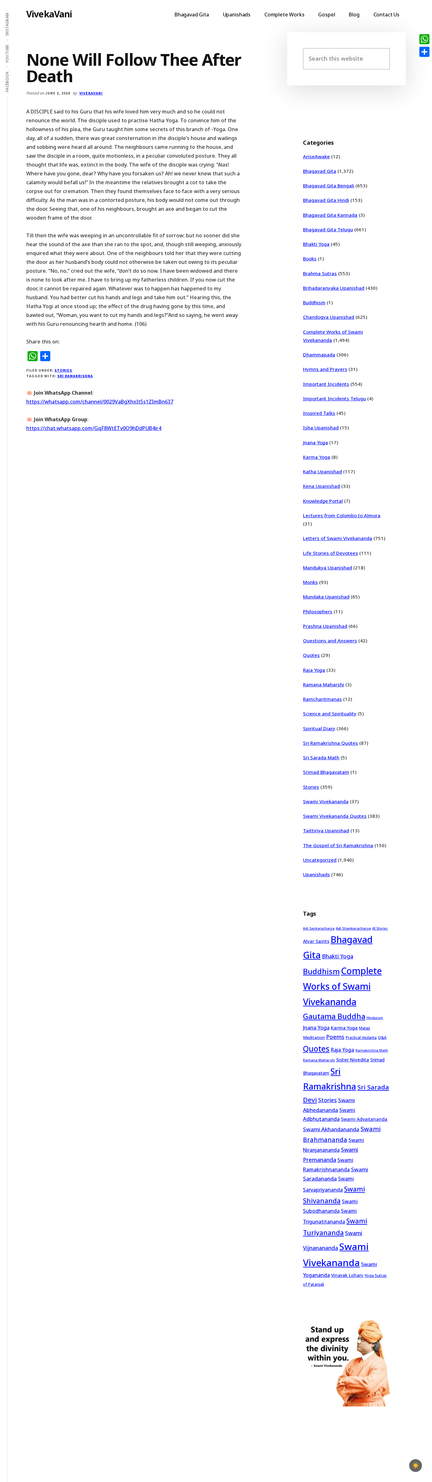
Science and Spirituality (329, 713)
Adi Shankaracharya (353, 928)
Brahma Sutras (320, 273)
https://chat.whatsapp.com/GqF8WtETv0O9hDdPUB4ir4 (93, 428)
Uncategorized (319, 860)
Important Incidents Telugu (334, 398)
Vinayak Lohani (347, 1275)
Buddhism (314, 302)
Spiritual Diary (319, 728)
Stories (63, 370)
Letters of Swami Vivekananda (337, 538)
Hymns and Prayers (325, 369)
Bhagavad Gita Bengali (328, 185)
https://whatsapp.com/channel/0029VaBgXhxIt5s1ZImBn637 (99, 401)
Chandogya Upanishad (328, 317)
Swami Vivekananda (326, 801)
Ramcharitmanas (322, 699)
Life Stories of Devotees (330, 553)
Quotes (311, 655)
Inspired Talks (319, 413)
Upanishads (316, 874)
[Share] (424, 52)
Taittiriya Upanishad (326, 830)
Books (310, 258)
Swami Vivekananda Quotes (335, 816)
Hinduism (375, 1017)
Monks (310, 582)
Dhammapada (319, 354)
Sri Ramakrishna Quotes (330, 743)
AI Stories (380, 928)
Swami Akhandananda (331, 1129)
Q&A (382, 1037)
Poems (335, 1037)
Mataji (364, 1028)
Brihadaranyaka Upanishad (333, 288)
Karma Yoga (316, 457)
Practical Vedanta (361, 1037)
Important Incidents (326, 384)
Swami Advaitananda (364, 1119)
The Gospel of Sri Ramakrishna (338, 845)
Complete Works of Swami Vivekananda (342, 986)
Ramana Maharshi (323, 684)
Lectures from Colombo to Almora (341, 515)
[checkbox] (415, 1465)
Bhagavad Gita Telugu (328, 229)
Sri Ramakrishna (75, 376)
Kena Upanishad (321, 486)
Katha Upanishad (322, 471)
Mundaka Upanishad (326, 596)
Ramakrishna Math (371, 1050)
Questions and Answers (330, 640)
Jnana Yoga (315, 442)
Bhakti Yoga (316, 244)
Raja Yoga (314, 670)
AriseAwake (316, 156)
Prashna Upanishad (325, 626)
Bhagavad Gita (319, 171)
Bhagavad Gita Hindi (326, 200)
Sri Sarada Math (321, 757)
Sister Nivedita (352, 1059)
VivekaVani (49, 14)
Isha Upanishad (321, 427)
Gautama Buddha (334, 1016)
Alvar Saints (316, 941)
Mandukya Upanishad (327, 567)
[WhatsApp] (424, 39)
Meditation (314, 1037)
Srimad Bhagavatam (326, 772)
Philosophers (317, 611)
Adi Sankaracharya (319, 928)
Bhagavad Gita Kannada (330, 215)
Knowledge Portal (323, 501)
